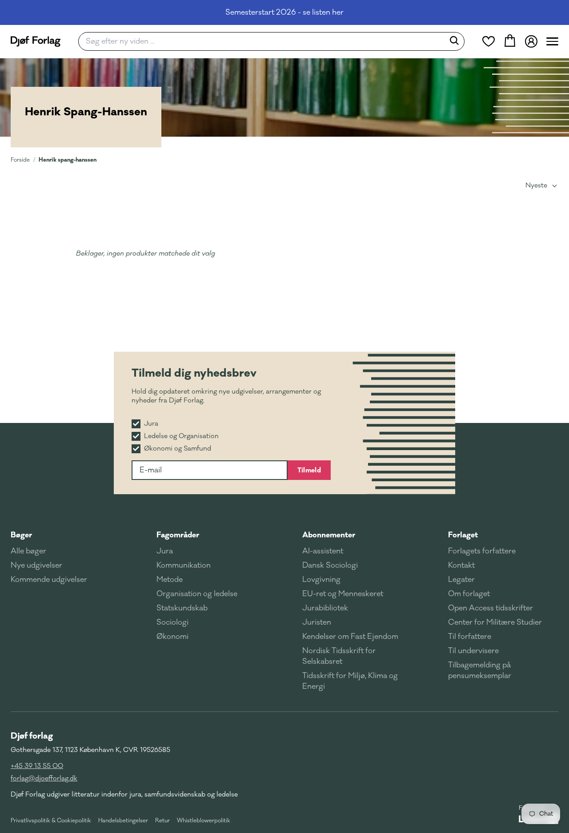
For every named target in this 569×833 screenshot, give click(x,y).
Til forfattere (469, 637)
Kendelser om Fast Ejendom (350, 637)
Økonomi (172, 637)
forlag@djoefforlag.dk (44, 778)
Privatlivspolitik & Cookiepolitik (51, 820)
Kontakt (461, 565)
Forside (20, 159)
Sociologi (172, 622)
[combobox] (264, 41)
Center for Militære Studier (495, 622)
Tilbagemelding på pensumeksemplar (479, 670)
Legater (461, 580)
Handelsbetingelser (123, 820)
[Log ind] (531, 41)
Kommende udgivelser (49, 580)
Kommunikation (183, 565)
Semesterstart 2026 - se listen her (284, 12)
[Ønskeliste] (488, 41)
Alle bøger (28, 551)
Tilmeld (309, 470)
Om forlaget (469, 594)
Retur (162, 820)
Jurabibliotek (325, 608)
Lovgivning (321, 580)
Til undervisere (473, 651)
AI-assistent (322, 551)
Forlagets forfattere (482, 551)
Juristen (316, 622)
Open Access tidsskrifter (490, 608)
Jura (164, 551)
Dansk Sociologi (330, 565)
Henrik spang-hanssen (67, 159)
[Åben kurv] (510, 41)
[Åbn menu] (552, 41)
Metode (169, 580)
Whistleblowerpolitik (203, 820)
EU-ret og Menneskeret (342, 594)
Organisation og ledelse (196, 594)
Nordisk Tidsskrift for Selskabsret (339, 656)
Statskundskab (182, 608)
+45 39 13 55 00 (37, 766)
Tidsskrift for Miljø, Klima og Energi (350, 681)
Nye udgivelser (36, 565)
